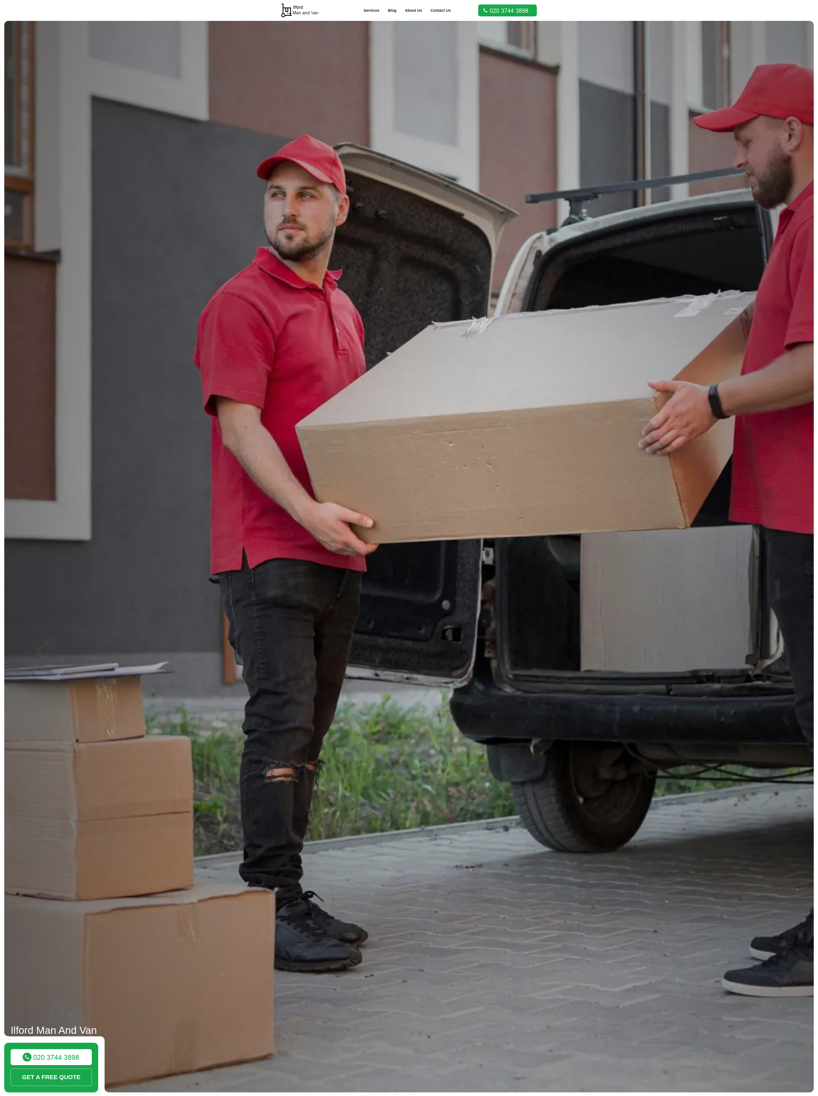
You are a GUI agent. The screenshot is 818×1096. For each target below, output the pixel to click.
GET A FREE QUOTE (51, 1077)
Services (371, 10)
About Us (413, 10)
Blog (392, 10)
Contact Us (441, 10)
